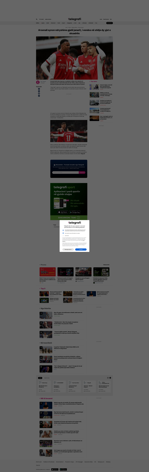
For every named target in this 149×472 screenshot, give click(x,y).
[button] (74, 235)
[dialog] (74, 236)
